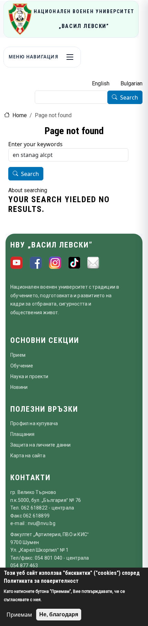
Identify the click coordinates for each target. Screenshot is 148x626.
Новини (19, 387)
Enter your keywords (35, 144)
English (100, 83)
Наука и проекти (29, 376)
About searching (27, 190)
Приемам (19, 614)
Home (19, 115)
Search (129, 97)
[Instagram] (55, 262)
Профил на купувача (34, 423)
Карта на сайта (27, 455)
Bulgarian (131, 83)
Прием (17, 355)
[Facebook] (36, 262)
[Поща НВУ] (93, 262)
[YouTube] (16, 262)
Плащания (22, 434)
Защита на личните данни (40, 445)
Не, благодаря (58, 614)
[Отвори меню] (70, 57)
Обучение (21, 365)
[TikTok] (74, 262)
